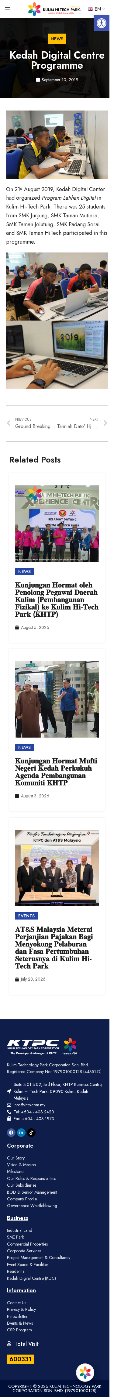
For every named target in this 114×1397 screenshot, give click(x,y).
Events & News (20, 1323)
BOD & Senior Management (32, 1192)
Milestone (15, 1171)
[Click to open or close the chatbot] (85, 1372)
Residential (16, 1271)
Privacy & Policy (21, 1309)
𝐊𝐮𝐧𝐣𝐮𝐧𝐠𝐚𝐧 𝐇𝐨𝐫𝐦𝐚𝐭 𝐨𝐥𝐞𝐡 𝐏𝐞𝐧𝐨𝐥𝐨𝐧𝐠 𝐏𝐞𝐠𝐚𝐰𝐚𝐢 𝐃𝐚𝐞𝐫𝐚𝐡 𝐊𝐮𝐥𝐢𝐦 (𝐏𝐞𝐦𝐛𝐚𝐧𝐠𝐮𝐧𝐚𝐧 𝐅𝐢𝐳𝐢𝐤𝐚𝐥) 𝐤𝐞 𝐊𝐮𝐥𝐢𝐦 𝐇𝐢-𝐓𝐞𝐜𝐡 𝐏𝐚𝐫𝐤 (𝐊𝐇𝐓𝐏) (56, 599)
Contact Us (16, 1303)
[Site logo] (54, 8)
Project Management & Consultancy (38, 1257)
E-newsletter (17, 1316)
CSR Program (19, 1330)
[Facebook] (11, 1132)
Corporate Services (24, 1251)
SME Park (15, 1237)
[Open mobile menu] (8, 9)
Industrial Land (19, 1230)
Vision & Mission (21, 1165)
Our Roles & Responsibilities (31, 1178)
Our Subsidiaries (21, 1185)
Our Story (16, 1158)
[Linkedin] (21, 1132)
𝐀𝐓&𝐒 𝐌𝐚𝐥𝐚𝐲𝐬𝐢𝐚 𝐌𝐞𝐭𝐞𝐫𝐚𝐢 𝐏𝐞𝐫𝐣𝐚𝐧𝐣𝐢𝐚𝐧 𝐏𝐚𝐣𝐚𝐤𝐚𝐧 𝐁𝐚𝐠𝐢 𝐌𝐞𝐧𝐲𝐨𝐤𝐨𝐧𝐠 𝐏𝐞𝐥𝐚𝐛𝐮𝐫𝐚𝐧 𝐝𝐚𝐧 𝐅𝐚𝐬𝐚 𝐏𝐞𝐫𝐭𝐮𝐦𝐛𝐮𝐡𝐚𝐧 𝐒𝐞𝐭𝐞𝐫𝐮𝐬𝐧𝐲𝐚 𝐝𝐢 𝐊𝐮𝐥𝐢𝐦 (54, 947)
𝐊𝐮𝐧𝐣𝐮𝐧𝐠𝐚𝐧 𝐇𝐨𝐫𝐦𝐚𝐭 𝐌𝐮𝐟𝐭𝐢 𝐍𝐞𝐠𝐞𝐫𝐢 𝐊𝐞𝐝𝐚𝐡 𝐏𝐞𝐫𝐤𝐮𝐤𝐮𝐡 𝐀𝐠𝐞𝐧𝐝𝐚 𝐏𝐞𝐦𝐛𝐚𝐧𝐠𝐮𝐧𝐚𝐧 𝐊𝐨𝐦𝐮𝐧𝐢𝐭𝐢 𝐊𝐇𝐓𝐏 (56, 771)
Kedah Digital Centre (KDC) (31, 1278)
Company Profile (22, 1199)
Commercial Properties (27, 1244)
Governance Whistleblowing (32, 1206)
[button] (101, 23)
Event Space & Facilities (27, 1264)
